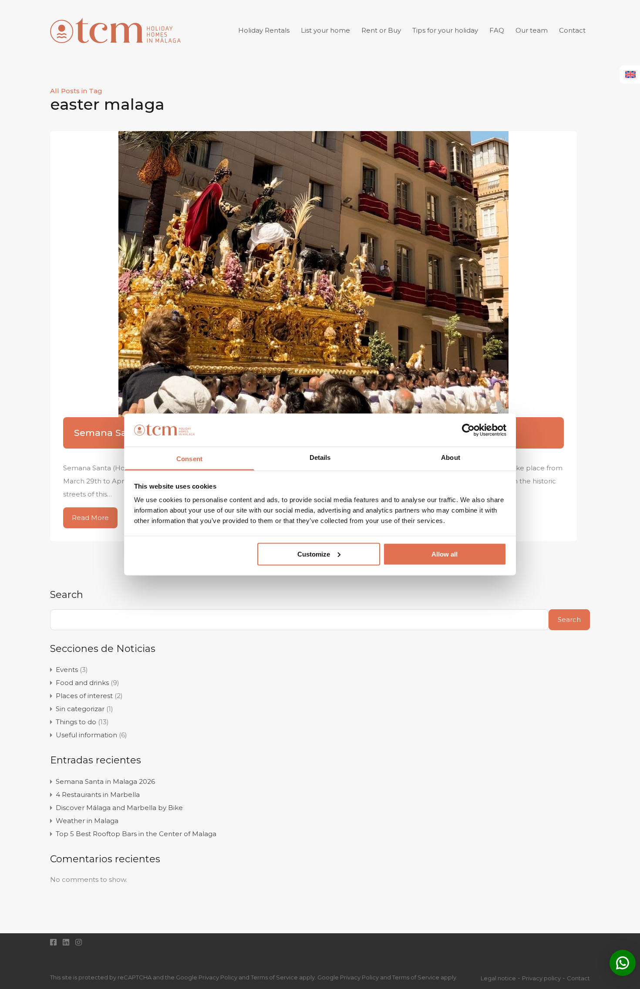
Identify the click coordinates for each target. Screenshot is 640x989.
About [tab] (450, 457)
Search (66, 595)
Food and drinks (82, 682)
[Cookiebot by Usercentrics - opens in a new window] (468, 429)
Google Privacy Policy (348, 977)
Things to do (76, 722)
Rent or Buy (381, 30)
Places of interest (84, 696)
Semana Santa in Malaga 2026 (105, 781)
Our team (531, 30)
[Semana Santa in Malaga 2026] (313, 287)
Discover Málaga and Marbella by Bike (119, 807)
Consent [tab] (189, 458)
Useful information (86, 735)
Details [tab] (320, 457)
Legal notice (498, 978)
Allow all (444, 553)
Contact (572, 30)
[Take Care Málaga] (115, 48)
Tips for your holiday (445, 30)
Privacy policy (541, 978)
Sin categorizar (80, 709)
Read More (90, 517)
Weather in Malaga (87, 821)
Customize (313, 553)
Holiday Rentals (264, 30)
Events (67, 669)
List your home (325, 30)
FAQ (496, 30)
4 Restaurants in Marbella (98, 794)
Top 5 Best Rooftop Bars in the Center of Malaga (136, 834)
